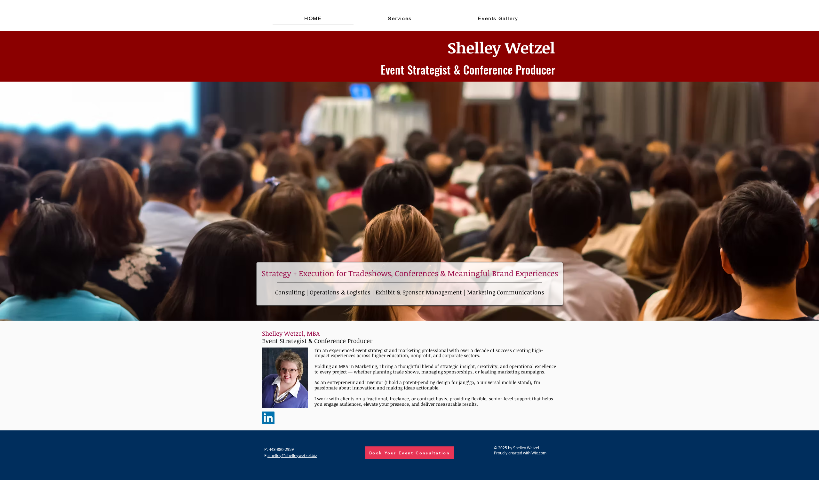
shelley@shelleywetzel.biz (292, 455)
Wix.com (538, 452)
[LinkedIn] (268, 418)
